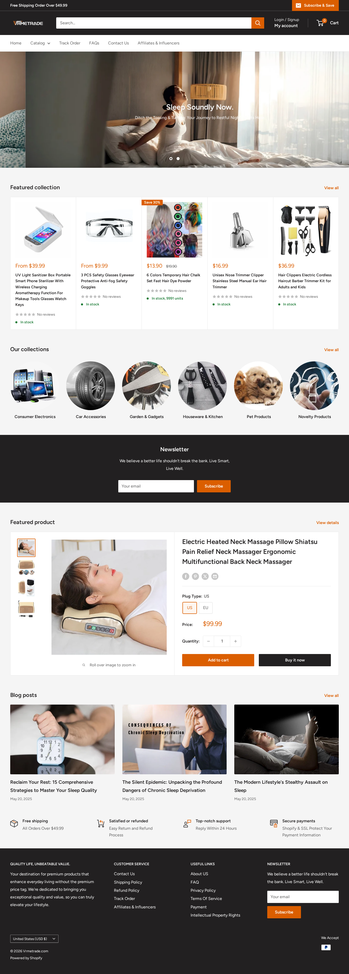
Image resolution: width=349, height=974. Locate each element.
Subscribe (214, 486)
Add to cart (218, 660)
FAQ (195, 882)
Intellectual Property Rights (215, 915)
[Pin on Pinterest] (195, 576)
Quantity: (191, 641)
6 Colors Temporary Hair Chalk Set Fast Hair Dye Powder (173, 278)
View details (328, 522)
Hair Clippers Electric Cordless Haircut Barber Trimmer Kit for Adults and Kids (305, 281)
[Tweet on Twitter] (205, 576)
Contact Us (118, 43)
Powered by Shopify (26, 958)
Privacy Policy (203, 890)
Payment (199, 907)
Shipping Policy (128, 882)
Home (15, 43)
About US (199, 873)
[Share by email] (214, 576)
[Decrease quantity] (208, 641)
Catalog (37, 43)
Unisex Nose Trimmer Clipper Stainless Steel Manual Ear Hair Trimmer (239, 281)
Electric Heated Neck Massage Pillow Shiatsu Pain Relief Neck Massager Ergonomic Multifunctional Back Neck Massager (250, 552)
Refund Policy (126, 890)
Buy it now (295, 660)
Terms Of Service (206, 898)
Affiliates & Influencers (158, 43)
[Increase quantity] (235, 641)
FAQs (94, 43)
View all (332, 187)
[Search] (257, 23)
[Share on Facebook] (185, 576)
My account (286, 25)
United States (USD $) (30, 939)
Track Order (69, 43)
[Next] (338, 263)
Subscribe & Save (319, 5)
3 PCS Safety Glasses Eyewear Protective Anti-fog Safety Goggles (107, 281)
